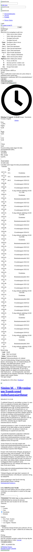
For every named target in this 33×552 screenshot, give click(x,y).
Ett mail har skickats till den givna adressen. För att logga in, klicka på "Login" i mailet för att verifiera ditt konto (16, 529)
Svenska (3, 119)
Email (2, 494)
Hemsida (3, 548)
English (9, 119)
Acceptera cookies (6, 542)
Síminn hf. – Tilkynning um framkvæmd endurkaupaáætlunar (16, 391)
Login (19, 27)
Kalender (4, 166)
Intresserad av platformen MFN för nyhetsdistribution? (16, 77)
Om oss (6, 15)
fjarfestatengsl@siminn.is (8, 483)
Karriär (8, 548)
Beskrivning (4, 350)
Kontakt (6, 17)
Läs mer (19, 540)
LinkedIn (13, 548)
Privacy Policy (8, 20)
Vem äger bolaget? (6, 377)
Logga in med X (7, 25)
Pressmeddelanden (9, 14)
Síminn (16, 120)
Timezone (3, 503)
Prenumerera (4, 498)
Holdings (20, 380)
